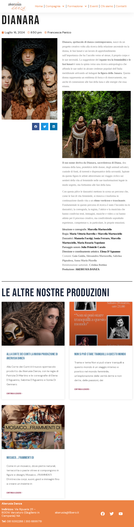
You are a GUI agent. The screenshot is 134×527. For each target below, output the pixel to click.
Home (39, 6)
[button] (35, 126)
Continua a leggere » (14, 393)
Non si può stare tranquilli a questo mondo (100, 354)
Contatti (121, 6)
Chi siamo (107, 6)
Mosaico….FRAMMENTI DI (20, 458)
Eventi (94, 6)
